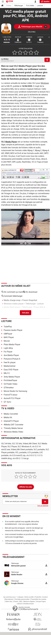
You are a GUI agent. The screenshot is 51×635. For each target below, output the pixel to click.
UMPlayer (8, 334)
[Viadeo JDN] (38, 624)
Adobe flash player (12, 307)
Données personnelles (22, 599)
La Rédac (5, 59)
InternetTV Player (11, 421)
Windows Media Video (13, 432)
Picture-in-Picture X (12, 359)
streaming (45, 199)
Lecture (40, 6)
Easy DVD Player (11, 369)
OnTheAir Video (10, 384)
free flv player (9, 362)
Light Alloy (8, 348)
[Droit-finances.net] (38, 619)
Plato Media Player (12, 344)
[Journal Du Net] (38, 614)
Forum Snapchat (29, 300)
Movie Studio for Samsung (15, 391)
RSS (20, 601)
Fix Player (8, 352)
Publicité (38, 597)
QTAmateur (9, 387)
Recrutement (9, 599)
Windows (45, 83)
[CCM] (9, 1)
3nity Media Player (12, 377)
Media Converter (11, 414)
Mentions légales (29, 601)
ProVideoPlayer (10, 380)
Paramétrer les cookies (38, 599)
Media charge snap (12, 300)
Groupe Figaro (41, 601)
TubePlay (8, 326)
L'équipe (20, 597)
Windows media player (14, 304)
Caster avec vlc (10, 313)
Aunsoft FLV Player (12, 398)
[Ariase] (13, 629)
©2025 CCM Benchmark (26, 604)
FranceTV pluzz (10, 395)
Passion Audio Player (13, 330)
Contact (45, 597)
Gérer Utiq (8, 601)
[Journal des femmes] (13, 614)
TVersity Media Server (13, 428)
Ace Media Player (11, 355)
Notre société (29, 597)
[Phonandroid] (38, 629)
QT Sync (7, 402)
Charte (15, 601)
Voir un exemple (42, 506)
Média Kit (8, 417)
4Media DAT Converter (13, 424)
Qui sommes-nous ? (10, 597)
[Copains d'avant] (13, 624)
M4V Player (9, 337)
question (47, 1)
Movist (7, 341)
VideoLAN (18, 42)
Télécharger (18, 6)
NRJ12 (7, 373)
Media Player (11, 142)
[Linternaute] (13, 619)
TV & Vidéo (30, 6)
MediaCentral (9, 366)
